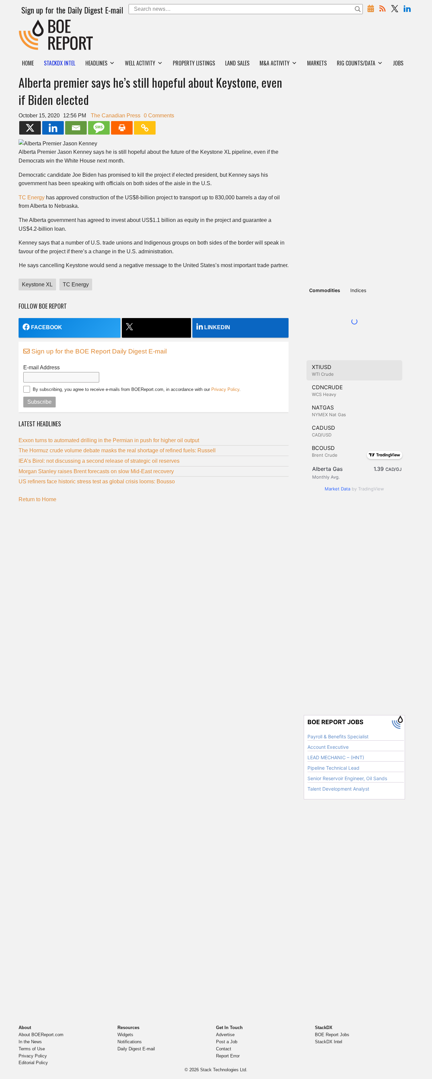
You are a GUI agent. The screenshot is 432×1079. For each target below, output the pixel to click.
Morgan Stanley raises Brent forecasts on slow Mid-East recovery (96, 471)
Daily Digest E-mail (136, 1048)
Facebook (46, 327)
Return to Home (37, 499)
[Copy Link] (145, 128)
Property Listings (194, 63)
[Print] (122, 128)
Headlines (96, 63)
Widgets (125, 1034)
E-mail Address (41, 367)
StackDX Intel (328, 1041)
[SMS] (99, 128)
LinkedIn (217, 327)
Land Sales (237, 63)
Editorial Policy (33, 1062)
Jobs (398, 63)
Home (28, 63)
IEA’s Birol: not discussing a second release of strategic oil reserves (99, 461)
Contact (223, 1048)
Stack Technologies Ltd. (223, 1069)
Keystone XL (37, 284)
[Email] (76, 128)
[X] (30, 128)
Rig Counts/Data (356, 63)
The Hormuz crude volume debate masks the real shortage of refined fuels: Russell (117, 450)
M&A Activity (275, 63)
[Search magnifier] (357, 9)
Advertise (225, 1034)
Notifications (129, 1041)
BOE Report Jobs (332, 1034)
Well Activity (140, 63)
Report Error (228, 1055)
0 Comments (159, 115)
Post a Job (226, 1041)
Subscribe (39, 402)
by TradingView (354, 488)
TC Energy (32, 197)
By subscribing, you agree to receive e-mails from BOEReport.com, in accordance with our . (137, 389)
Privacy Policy (225, 389)
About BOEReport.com (41, 1034)
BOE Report (33, 24)
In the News (30, 1041)
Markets (317, 63)
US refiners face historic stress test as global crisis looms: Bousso (97, 481)
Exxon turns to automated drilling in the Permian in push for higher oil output (109, 440)
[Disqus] (154, 592)
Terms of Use (32, 1048)
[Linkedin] (53, 128)
